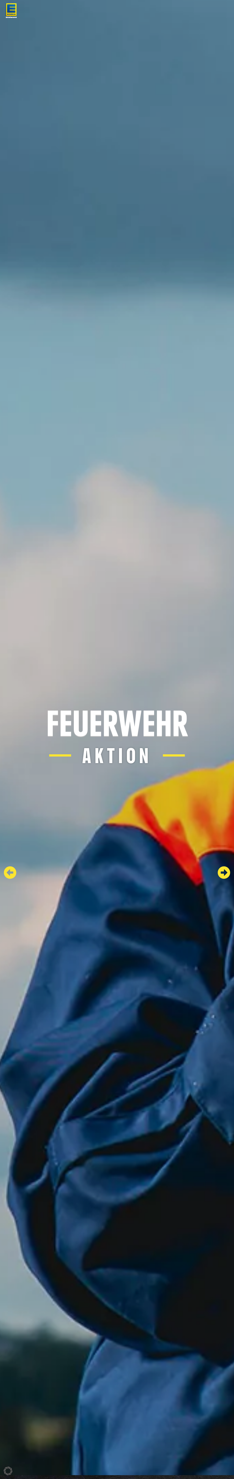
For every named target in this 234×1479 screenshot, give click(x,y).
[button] (8, 1471)
